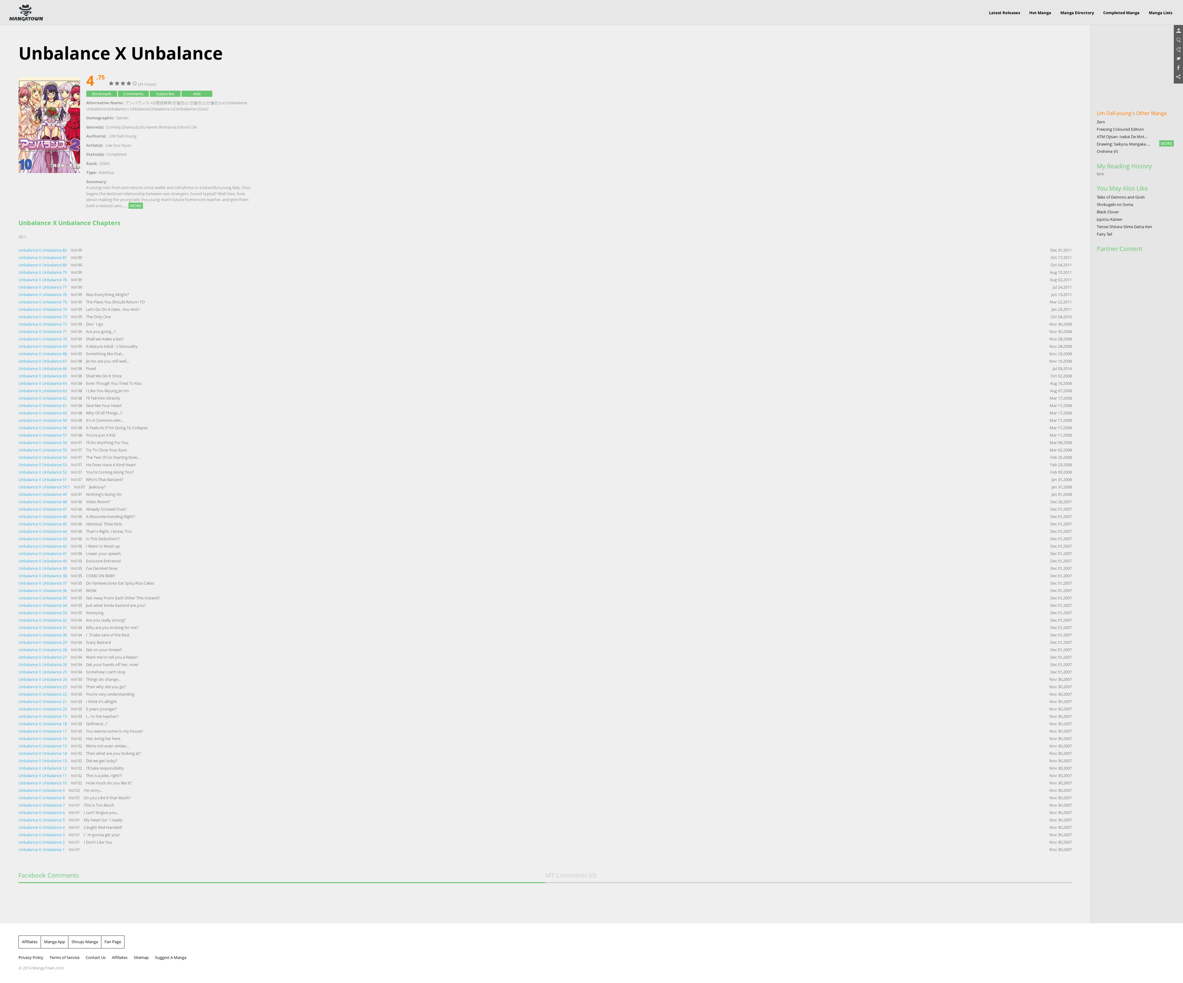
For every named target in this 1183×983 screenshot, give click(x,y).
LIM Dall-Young (122, 136)
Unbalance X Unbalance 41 (43, 553)
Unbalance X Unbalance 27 (43, 657)
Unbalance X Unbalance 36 (43, 590)
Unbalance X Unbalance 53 (43, 464)
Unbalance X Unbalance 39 (43, 568)
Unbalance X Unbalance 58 (43, 427)
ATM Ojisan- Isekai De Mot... (1122, 136)
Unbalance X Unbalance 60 (43, 413)
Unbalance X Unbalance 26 (43, 664)
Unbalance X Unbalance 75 (43, 302)
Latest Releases (1004, 12)
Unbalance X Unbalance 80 (43, 265)
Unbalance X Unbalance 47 (43, 509)
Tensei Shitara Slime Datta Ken (1124, 226)
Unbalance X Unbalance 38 (43, 575)
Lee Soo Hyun (118, 145)
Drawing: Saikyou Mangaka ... (1123, 144)
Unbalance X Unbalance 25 (43, 672)
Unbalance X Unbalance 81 (43, 257)
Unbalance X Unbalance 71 (43, 331)
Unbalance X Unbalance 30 (43, 635)
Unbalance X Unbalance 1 (42, 849)
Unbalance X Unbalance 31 (43, 627)
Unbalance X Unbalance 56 (43, 442)
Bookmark (101, 94)
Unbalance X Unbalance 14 (43, 753)
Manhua (106, 172)
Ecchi (139, 127)
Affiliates (30, 941)
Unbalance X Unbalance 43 (43, 538)
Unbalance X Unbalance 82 (43, 250)
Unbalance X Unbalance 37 (43, 583)
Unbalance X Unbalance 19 (43, 716)
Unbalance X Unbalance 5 (42, 820)
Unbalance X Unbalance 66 (43, 368)
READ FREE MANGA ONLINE (26, 13)
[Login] (1178, 31)
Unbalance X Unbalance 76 (43, 294)
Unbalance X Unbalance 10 (43, 783)
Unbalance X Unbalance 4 (42, 827)
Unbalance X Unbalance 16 (43, 738)
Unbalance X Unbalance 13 (43, 760)
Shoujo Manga (84, 941)
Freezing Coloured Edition (1120, 129)
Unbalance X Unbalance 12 (43, 768)
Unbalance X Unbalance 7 (42, 805)
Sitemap (141, 957)
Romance (167, 127)
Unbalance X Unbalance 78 (43, 279)
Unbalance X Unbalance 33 (43, 612)
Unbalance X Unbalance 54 (43, 457)
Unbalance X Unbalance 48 (43, 501)
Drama (128, 127)
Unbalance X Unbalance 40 (43, 561)
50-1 (22, 237)
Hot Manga (1040, 12)
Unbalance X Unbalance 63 (43, 390)
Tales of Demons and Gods (1121, 197)
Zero (1101, 122)
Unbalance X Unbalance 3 (42, 834)
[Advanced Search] (1178, 50)
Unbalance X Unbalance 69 (43, 346)
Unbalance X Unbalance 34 (43, 605)
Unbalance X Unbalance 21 (43, 701)
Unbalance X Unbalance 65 (43, 376)
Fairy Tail (1104, 234)
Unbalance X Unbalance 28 (43, 649)
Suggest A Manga (170, 957)
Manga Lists (1160, 12)
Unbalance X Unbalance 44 (43, 531)
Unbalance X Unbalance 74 (43, 309)
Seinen (122, 118)
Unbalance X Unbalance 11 (43, 775)
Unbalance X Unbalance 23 (43, 686)
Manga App (54, 941)
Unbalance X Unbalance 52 (43, 472)
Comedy (113, 127)
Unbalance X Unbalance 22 (43, 694)
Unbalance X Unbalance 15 (43, 746)
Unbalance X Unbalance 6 (42, 812)
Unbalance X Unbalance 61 (43, 405)
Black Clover (1108, 212)
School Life (187, 127)
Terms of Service (64, 957)
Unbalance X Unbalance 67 (43, 361)
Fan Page (112, 941)
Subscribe (165, 94)
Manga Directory (1077, 12)
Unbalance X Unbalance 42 (43, 546)
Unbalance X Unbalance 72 (43, 324)
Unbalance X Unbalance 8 (42, 797)
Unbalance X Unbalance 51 (43, 479)
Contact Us (96, 957)
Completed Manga (1121, 12)
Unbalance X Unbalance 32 (43, 620)
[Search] (1178, 40)
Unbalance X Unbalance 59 (43, 420)
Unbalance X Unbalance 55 (43, 450)
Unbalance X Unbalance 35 (43, 598)
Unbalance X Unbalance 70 (43, 339)
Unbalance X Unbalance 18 (43, 723)
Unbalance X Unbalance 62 (43, 398)
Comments (133, 94)
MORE (135, 205)
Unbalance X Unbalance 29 (43, 642)
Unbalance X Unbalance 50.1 (44, 487)
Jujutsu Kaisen (1109, 219)
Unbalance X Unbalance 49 (43, 494)
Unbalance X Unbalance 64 (43, 383)
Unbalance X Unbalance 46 (43, 516)
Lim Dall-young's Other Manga (1132, 113)
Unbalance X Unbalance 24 (43, 679)
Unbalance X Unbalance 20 (43, 709)
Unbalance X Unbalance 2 (42, 842)
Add (197, 94)
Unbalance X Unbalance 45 (43, 524)
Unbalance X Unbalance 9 (42, 790)
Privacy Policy (30, 957)
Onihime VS (1107, 151)
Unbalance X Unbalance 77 (43, 287)
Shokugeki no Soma (1115, 204)
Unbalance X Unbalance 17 (43, 731)
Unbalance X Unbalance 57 (43, 435)
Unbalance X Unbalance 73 (43, 316)
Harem (151, 127)
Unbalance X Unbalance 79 (43, 272)
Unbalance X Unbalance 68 (43, 353)
